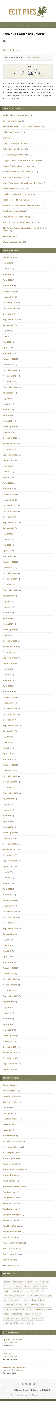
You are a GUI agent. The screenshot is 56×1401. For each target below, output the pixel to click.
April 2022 (7, 550)
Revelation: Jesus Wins (13, 211)
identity (25, 1300)
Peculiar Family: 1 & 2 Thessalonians (19, 194)
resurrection (30, 1313)
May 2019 (7, 748)
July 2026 (7, 263)
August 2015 (8, 1001)
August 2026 (8, 257)
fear (43, 1295)
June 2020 (7, 674)
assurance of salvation (22, 1281)
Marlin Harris (9, 1135)
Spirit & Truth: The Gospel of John (19, 222)
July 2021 (7, 601)
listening (34, 1304)
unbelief (39, 1318)
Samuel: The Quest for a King (16, 216)
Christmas (7, 137)
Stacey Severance (11, 1259)
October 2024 (9, 381)
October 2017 (9, 855)
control (36, 1286)
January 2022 (8, 567)
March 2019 (8, 759)
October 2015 (9, 990)
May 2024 (7, 409)
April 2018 (7, 821)
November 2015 (10, 984)
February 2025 (9, 359)
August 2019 (8, 731)
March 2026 (8, 285)
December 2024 (10, 370)
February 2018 (9, 832)
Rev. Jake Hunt (9, 1192)
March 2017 (8, 894)
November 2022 (10, 511)
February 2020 (9, 697)
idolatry (34, 1300)
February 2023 (9, 494)
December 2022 (10, 505)
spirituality (8, 1318)
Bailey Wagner (9, 1090)
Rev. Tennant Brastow (13, 1242)
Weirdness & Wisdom (13, 242)
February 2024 (9, 426)
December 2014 (10, 1047)
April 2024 (7, 415)
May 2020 (7, 680)
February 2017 (9, 900)
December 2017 (10, 843)
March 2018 (8, 827)
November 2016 (10, 917)
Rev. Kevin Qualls (11, 1220)
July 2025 (7, 330)
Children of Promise (12, 132)
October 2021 (9, 584)
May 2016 (7, 951)
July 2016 (7, 939)
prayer (29, 1309)
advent (7, 1281)
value (23, 1323)
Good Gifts (8, 1353)
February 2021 (9, 629)
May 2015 (7, 1018)
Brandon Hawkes (11, 1096)
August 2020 (8, 663)
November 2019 (10, 714)
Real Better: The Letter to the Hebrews (21, 205)
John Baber (8, 1113)
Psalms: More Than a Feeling (16, 199)
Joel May (7, 1107)
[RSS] (22, 1384)
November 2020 (10, 646)
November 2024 (10, 376)
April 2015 (7, 1024)
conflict (27, 1286)
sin (40, 1313)
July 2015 (7, 1007)
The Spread (8, 236)
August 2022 (8, 528)
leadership (8, 1304)
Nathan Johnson (10, 1152)
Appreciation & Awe (12, 1339)
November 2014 (10, 1052)
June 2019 (7, 742)
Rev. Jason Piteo (10, 1197)
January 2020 (8, 703)
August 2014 (8, 1069)
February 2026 (9, 291)
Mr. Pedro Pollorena (12, 1147)
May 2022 (7, 545)
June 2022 (7, 539)
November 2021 (10, 578)
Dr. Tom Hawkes (10, 1102)
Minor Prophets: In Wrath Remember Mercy (23, 183)
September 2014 (10, 1063)
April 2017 (7, 889)
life (26, 1304)
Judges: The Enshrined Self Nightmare (21, 160)
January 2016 (8, 973)
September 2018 (10, 793)
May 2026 (7, 274)
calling (45, 1281)
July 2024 (7, 398)
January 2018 (8, 838)
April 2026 (7, 280)
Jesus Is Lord (11, 50)
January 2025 (8, 364)
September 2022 (10, 522)
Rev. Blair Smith (10, 1180)
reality (6, 1313)
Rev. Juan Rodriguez (12, 1214)
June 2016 (7, 945)
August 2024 (8, 392)
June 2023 (7, 471)
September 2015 (10, 996)
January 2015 (8, 1041)
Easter (40, 1291)
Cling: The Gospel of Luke (15, 143)
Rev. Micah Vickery (11, 1226)
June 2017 (7, 877)
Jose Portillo (9, 1124)
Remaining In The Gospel (14, 1367)
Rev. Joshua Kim (10, 1209)
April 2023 (7, 483)
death (6, 1291)
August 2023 (8, 460)
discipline (30, 1291)
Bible (37, 1281)
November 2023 (10, 443)
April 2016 (7, 956)
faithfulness (33, 1295)
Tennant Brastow (11, 1265)
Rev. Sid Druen (9, 1237)
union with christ (11, 1323)
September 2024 (10, 387)
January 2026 (8, 297)
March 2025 (8, 353)
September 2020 (10, 657)
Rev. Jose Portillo (11, 1203)
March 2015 (8, 1030)
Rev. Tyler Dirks (34, 57)
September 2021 (10, 590)
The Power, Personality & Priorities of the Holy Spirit (25, 229)
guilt (6, 1300)
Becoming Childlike (12, 121)
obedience (19, 1309)
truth (31, 1318)
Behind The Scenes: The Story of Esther (21, 126)
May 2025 (7, 342)
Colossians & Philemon (13, 149)
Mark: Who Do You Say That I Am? (18, 171)
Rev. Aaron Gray (10, 1158)
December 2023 (10, 438)
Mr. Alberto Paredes (12, 1141)
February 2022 (9, 562)
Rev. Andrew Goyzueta (13, 1169)
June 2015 (7, 1013)
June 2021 (7, 607)
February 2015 (9, 1035)
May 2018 (7, 815)
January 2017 (8, 905)
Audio (45, 57)
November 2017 (10, 849)
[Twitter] (26, 1384)
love (42, 1304)
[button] (28, 71)
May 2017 (7, 883)
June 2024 (7, 404)
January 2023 (8, 500)
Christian (18, 1286)
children (7, 1286)
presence (39, 1309)
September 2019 (10, 725)
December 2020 (10, 641)
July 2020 (7, 669)
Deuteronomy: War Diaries (15, 154)
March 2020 (8, 691)
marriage (8, 1309)
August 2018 (8, 798)
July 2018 (7, 804)
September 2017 (10, 860)
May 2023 (7, 477)
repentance (17, 1313)
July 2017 (7, 872)
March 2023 (8, 488)
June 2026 (7, 268)
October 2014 (9, 1058)
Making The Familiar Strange (16, 166)
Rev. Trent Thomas (12, 1248)
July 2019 (7, 736)
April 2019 (7, 753)
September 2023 (10, 454)
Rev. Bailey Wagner (12, 1175)
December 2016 (10, 911)
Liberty (19, 1304)
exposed (21, 1295)
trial (17, 1318)
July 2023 (7, 466)
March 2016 (8, 962)
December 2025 (10, 302)
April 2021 (7, 618)
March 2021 (8, 624)
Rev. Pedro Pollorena (13, 1231)
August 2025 (8, 325)
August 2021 (8, 595)
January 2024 (8, 432)
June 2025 (7, 336)
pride (48, 1309)
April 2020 (7, 686)
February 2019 (9, 765)
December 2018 (10, 776)
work (31, 1323)
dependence (17, 1291)
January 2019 (8, 770)
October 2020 (9, 652)
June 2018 (7, 810)
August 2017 (8, 866)
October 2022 (9, 516)
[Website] (34, 1384)
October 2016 (9, 922)
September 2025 (10, 319)
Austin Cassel (9, 1085)
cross (44, 1286)
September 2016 (10, 928)
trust (24, 1318)
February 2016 (9, 968)
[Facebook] (30, 1384)
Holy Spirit (14, 1300)
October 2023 (9, 449)
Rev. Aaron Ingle (10, 1164)
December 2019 (10, 708)
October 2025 (9, 314)
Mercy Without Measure (14, 177)
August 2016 (8, 934)
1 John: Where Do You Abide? (16, 115)
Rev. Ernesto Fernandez (14, 1186)
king (42, 1300)
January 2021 (8, 635)
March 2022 (8, 556)
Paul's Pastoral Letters (14, 188)
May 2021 (7, 612)
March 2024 (8, 421)
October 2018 (9, 787)
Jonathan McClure (11, 1118)
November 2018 (10, 781)
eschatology (9, 1295)
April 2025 (7, 347)
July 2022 (7, 533)
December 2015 (10, 979)
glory (50, 1295)
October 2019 (9, 719)
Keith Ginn (8, 1130)
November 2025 (10, 308)
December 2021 (10, 573)
